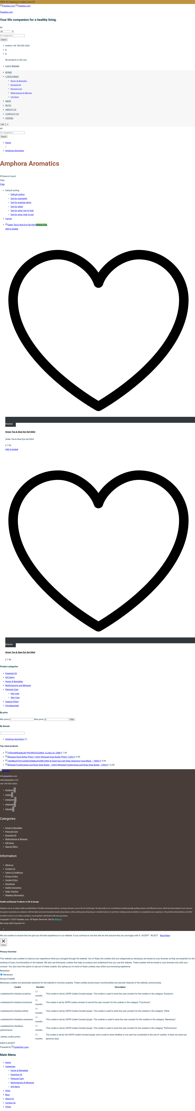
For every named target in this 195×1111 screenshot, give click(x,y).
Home (8, 72)
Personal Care (16, 89)
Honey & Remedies (19, 81)
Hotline (8, 45)
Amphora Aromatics (14, 739)
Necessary (8, 974)
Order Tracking (11, 891)
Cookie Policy (11, 880)
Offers (9, 118)
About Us (10, 109)
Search (3, 40)
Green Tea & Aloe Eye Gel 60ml (20, 432)
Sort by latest (17, 206)
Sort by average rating (21, 202)
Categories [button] (12, 76)
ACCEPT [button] (145, 935)
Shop (8, 101)
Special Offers (12, 701)
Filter (72, 719)
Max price (38, 719)
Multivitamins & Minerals (21, 93)
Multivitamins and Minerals (18, 685)
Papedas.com (6, 12)
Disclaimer (10, 884)
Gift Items (15, 97)
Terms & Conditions (14, 872)
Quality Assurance (13, 888)
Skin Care (15, 697)
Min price (4, 719)
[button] (11, 229)
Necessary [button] (5, 970)
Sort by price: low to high (22, 210)
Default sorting (18, 194)
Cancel (8, 218)
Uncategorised (12, 705)
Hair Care (15, 693)
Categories (10, 1066)
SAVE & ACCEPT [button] (7, 1043)
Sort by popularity (19, 198)
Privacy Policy (11, 876)
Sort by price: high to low (22, 214)
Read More (165, 935)
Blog (8, 105)
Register (15, 66)
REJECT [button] (154, 935)
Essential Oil (16, 85)
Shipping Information (14, 895)
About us (9, 865)
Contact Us (12, 114)
